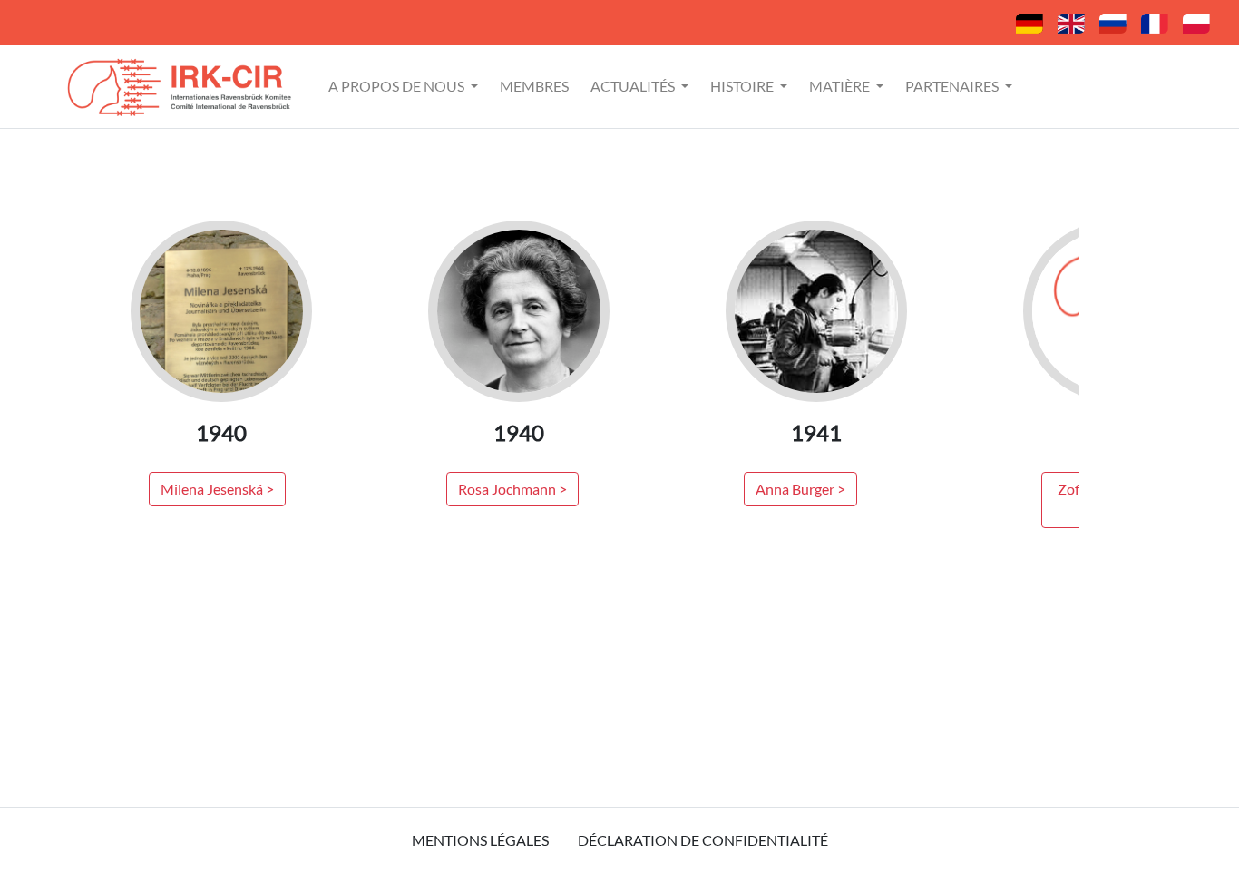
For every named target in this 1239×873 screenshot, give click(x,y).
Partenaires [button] (953, 85)
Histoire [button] (743, 85)
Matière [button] (841, 85)
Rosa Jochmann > (512, 488)
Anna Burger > (800, 488)
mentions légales (480, 839)
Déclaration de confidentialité (703, 839)
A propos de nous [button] (397, 85)
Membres (534, 85)
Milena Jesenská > (217, 488)
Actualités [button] (634, 85)
